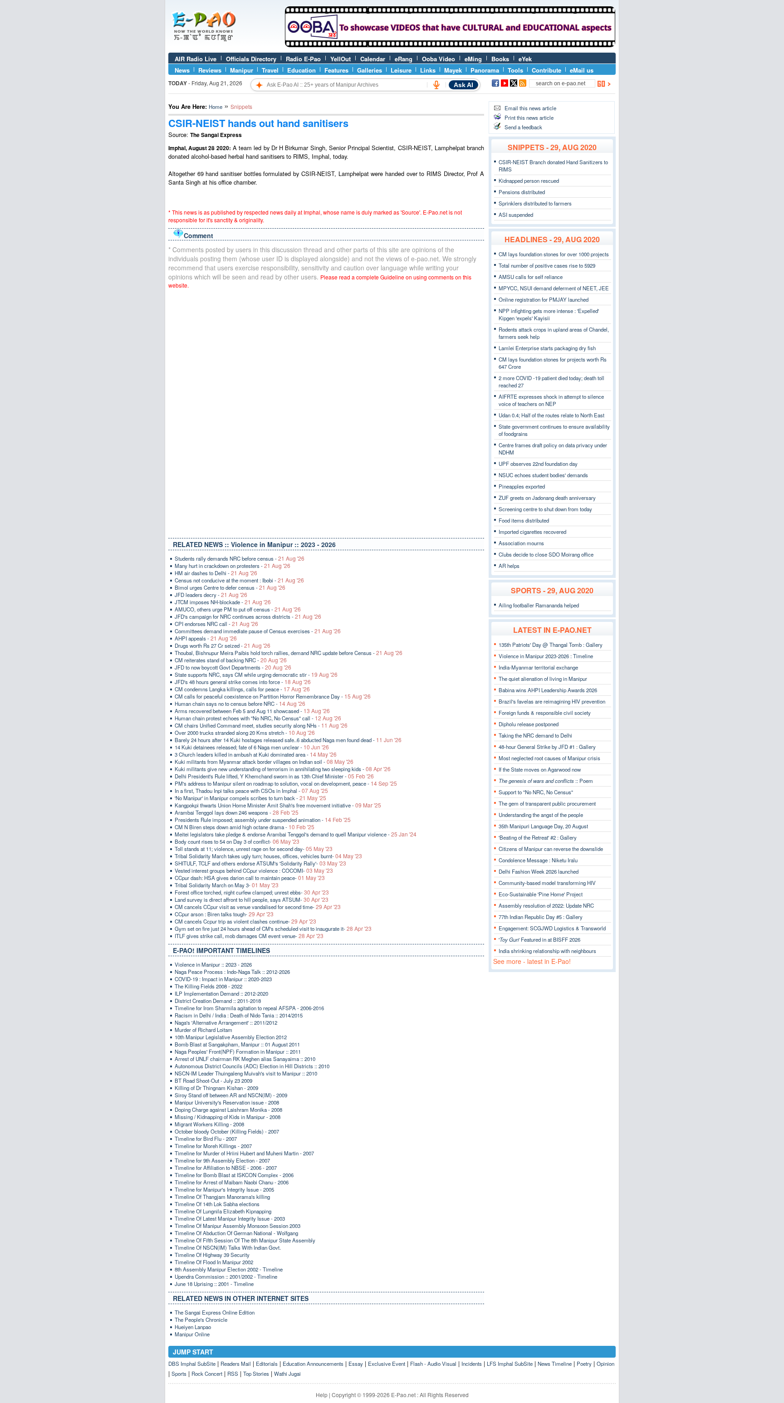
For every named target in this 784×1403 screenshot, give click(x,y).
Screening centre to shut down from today (545, 509)
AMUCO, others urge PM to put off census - (238, 609)
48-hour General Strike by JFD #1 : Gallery (547, 746)
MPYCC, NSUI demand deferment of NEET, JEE (554, 288)
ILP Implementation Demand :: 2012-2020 (221, 993)
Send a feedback (523, 127)
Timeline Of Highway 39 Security (212, 1254)
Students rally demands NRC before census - (239, 558)
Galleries (369, 70)
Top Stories (256, 1373)
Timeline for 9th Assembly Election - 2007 (222, 1160)
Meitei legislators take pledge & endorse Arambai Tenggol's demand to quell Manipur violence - (295, 834)
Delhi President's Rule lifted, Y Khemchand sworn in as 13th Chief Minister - (274, 776)
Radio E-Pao (303, 58)
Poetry (584, 1363)
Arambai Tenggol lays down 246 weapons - (237, 812)
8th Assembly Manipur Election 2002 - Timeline (229, 1269)
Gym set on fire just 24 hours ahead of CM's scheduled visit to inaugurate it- (273, 928)
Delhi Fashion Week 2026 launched (538, 871)
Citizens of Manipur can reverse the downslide (551, 848)
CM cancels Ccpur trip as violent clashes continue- (245, 921)
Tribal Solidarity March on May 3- (227, 885)
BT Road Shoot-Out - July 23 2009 (213, 1080)
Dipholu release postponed (529, 724)
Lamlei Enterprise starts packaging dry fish (547, 348)
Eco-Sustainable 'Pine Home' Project (541, 894)
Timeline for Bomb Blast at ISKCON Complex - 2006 (234, 1174)
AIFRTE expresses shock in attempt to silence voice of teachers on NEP (551, 400)
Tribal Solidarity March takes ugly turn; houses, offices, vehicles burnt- (268, 856)
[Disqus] (326, 411)
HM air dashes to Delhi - (216, 573)
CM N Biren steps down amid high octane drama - (244, 827)
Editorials (267, 1363)
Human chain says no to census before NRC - (240, 703)
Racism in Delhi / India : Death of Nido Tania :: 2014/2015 (239, 1015)
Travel (270, 70)
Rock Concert (206, 1373)
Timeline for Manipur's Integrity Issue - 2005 (224, 1189)
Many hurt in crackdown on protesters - (232, 565)
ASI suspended (516, 214)
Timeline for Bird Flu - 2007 (206, 1138)
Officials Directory (251, 58)
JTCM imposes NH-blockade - (223, 602)
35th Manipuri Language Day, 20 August (543, 826)
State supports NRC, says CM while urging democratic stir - (256, 674)
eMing (473, 58)
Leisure (401, 70)
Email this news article (530, 108)
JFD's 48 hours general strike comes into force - (243, 681)
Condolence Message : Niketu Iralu (538, 860)
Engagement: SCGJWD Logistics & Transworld (552, 928)
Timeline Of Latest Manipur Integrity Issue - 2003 (230, 1218)
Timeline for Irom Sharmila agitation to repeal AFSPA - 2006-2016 (249, 1008)
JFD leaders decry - (211, 594)
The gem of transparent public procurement (547, 803)
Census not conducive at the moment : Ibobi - (239, 580)
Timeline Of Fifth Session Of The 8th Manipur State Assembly (245, 1240)
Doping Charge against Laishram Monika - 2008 (228, 1109)
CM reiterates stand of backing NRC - (231, 660)
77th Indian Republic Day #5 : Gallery (541, 916)
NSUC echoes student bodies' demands (543, 475)
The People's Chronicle (201, 1319)
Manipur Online (192, 1334)
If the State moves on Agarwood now (540, 769)
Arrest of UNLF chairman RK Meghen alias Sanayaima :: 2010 (245, 1058)
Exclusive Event (386, 1363)
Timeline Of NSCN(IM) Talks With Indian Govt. (228, 1247)
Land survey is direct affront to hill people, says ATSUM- (251, 899)
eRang (403, 58)
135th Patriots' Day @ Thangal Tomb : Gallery (551, 644)
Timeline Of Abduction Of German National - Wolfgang (236, 1233)
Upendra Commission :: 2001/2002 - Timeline (226, 1276)
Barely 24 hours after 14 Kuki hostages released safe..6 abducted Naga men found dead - (288, 739)
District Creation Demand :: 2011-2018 (218, 1000)
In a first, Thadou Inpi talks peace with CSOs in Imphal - (251, 790)
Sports (179, 1373)
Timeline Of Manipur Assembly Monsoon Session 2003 (237, 1225)
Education (301, 70)
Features (336, 70)
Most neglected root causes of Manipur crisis (549, 758)
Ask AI (463, 84)
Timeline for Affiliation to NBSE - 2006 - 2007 (226, 1167)
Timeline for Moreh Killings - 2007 (213, 1145)
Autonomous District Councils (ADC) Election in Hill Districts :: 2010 (252, 1066)
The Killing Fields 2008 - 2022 (208, 986)
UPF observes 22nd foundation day (538, 463)
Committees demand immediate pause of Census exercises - (258, 631)
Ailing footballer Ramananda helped (539, 605)
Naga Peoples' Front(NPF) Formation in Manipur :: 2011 (238, 1051)
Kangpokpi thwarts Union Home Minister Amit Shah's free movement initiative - (278, 805)
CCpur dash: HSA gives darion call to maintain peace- (250, 877)
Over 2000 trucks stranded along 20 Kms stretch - (245, 732)
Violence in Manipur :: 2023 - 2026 (213, 964)
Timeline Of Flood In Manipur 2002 (214, 1262)
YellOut (340, 58)
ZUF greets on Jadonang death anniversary (547, 497)
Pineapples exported (522, 486)
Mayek (453, 70)
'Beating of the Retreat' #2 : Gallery (538, 837)
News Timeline (555, 1363)
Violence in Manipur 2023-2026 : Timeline (546, 656)
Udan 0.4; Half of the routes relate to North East (551, 415)
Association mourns (521, 543)
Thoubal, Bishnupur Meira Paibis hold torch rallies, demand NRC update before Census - (288, 652)
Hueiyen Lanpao (193, 1326)
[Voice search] (436, 84)
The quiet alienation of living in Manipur (543, 678)
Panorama (484, 70)
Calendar (372, 58)
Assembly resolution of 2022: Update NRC (546, 905)
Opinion (605, 1363)
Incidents (471, 1363)
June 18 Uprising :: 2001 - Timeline (214, 1283)
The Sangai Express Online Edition (215, 1312)
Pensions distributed (522, 192)
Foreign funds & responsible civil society (545, 712)
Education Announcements (313, 1363)
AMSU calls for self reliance (531, 276)
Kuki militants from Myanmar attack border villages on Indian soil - (264, 761)
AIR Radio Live (195, 58)
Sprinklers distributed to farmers (535, 203)
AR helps (509, 565)
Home (215, 106)
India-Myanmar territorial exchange (538, 667)
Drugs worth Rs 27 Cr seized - (222, 645)
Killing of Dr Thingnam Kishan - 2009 (216, 1087)
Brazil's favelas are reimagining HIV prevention (552, 701)
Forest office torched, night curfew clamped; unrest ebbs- (252, 892)
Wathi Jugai (287, 1373)
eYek (525, 58)
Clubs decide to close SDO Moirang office (546, 554)
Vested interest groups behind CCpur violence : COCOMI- (254, 870)
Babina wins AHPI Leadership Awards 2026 (548, 690)
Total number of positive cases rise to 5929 (547, 265)
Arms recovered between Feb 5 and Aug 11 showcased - (252, 710)
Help (322, 1394)
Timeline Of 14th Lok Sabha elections (217, 1203)
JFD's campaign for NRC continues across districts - (248, 616)
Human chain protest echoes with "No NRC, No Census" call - (258, 718)
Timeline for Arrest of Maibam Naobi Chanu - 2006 (232, 1182)
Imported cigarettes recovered (532, 531)
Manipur (241, 70)
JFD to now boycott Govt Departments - (233, 667)
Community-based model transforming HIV (547, 882)
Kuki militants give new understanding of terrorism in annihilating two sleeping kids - (283, 768)
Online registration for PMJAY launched (543, 299)
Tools (515, 70)
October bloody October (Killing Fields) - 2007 (227, 1131)
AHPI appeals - (206, 638)
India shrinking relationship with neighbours (547, 950)
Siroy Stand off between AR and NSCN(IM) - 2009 (231, 1095)
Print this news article (529, 117)
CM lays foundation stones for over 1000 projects (554, 254)
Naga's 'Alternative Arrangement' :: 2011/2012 (226, 1022)
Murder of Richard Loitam (203, 1029)
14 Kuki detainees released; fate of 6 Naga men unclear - (252, 747)
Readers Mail (235, 1363)
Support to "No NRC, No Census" (536, 792)
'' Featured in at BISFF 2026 (539, 939)
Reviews (209, 70)
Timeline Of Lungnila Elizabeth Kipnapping (223, 1211)
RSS (232, 1373)
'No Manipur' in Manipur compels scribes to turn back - (250, 798)
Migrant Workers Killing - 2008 (209, 1124)
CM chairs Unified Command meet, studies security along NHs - (261, 725)
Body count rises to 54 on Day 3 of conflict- (237, 841)
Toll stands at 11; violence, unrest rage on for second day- (254, 848)
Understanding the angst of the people (541, 814)
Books (500, 58)
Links (428, 70)
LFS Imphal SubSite (510, 1363)
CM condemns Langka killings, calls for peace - (242, 689)
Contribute (546, 70)
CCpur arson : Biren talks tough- (224, 914)
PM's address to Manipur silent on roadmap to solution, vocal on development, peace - (286, 783)
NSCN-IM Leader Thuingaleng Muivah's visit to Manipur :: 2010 (246, 1073)
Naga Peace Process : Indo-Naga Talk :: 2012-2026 (232, 971)
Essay (355, 1363)
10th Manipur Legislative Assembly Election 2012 (231, 1037)
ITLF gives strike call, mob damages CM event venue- (249, 935)
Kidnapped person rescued (529, 180)
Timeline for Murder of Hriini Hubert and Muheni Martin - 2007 (244, 1153)
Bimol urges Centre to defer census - (230, 587)
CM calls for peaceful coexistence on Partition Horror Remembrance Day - (273, 696)
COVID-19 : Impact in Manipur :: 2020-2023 (223, 979)
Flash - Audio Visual (433, 1363)
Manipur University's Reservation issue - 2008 (227, 1102)
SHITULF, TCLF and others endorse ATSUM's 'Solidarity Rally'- (260, 863)
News (182, 70)
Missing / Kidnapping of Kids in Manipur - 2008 (227, 1116)
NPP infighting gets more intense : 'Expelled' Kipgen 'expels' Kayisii (549, 314)
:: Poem (546, 780)
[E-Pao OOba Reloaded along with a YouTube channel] (450, 45)
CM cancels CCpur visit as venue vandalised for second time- (258, 906)
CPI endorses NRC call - (216, 623)
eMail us (581, 70)
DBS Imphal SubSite (192, 1363)
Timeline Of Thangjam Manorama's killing (222, 1196)
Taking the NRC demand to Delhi (535, 735)
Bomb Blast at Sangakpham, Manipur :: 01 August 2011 (237, 1044)
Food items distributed (524, 520)
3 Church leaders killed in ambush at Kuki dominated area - (256, 754)
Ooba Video (438, 58)
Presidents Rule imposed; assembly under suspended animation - (263, 819)
